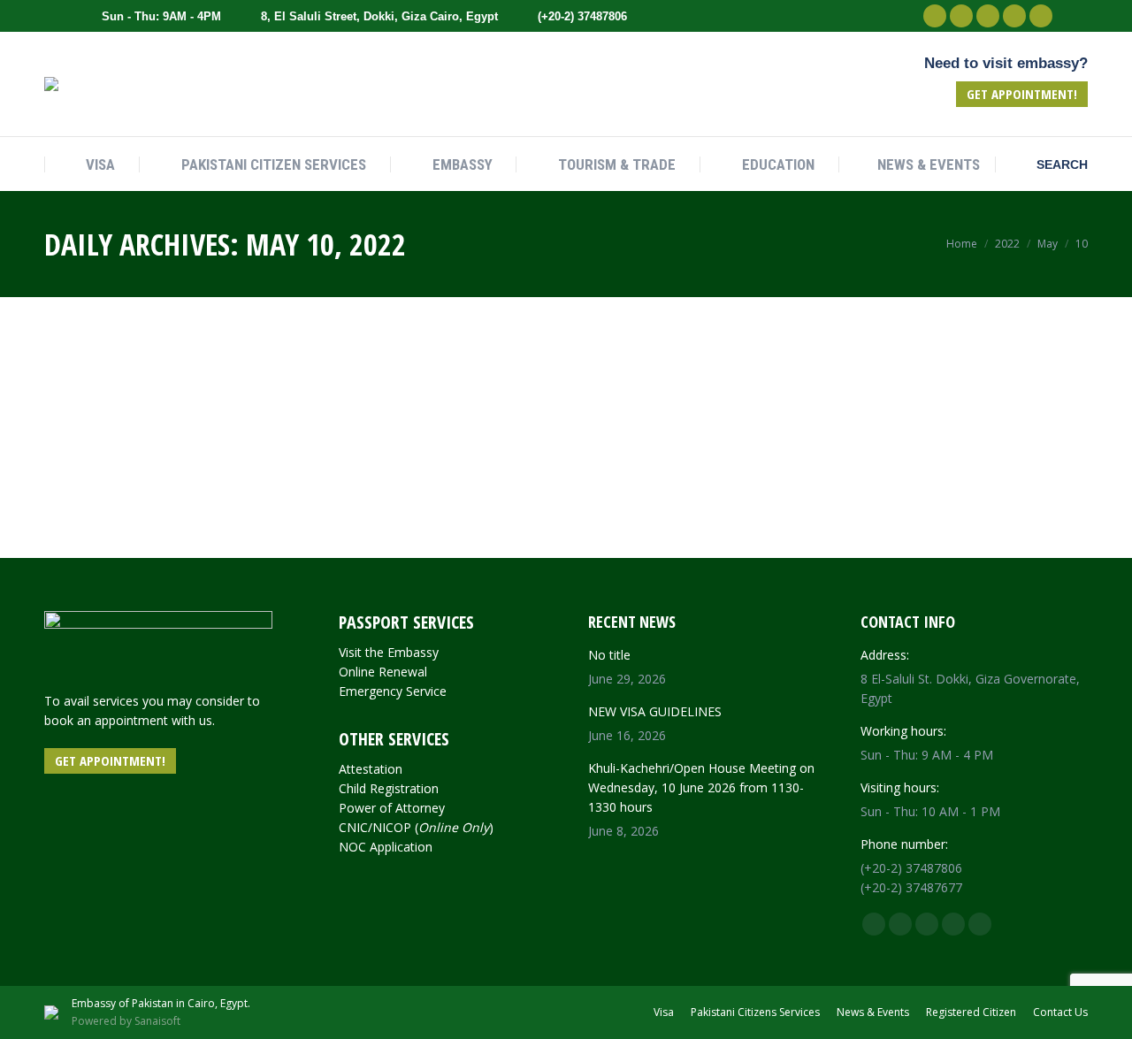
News (66, 382)
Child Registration (389, 788)
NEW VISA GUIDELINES (655, 711)
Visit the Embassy (389, 652)
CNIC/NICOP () (416, 827)
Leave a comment (138, 382)
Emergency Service (393, 691)
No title (609, 654)
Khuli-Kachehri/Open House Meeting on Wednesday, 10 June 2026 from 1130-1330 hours (701, 787)
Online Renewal (383, 671)
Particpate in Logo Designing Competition (165, 346)
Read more (83, 542)
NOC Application (385, 846)
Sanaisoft (157, 1020)
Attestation (370, 768)
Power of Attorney (392, 807)
